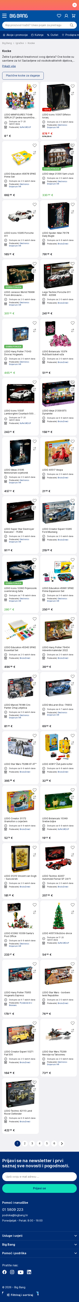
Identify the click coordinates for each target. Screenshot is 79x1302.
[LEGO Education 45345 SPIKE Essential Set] (20, 642)
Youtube (21, 1272)
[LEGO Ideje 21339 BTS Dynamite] (58, 406)
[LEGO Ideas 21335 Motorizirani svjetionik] (20, 466)
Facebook (4, 1272)
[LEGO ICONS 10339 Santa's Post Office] (20, 929)
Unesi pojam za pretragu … (34, 25)
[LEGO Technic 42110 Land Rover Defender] (20, 1106)
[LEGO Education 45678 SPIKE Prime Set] (20, 169)
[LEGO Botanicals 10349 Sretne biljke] (58, 813)
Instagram (12, 1272)
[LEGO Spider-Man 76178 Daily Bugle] (58, 229)
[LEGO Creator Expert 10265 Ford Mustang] (58, 525)
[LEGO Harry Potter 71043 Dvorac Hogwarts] (20, 347)
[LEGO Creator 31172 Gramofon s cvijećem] (20, 813)
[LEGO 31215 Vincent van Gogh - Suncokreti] (20, 871)
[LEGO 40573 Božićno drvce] (58, 929)
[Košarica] (73, 15)
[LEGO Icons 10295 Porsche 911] (20, 229)
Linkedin (29, 1272)
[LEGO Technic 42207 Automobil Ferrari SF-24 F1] (58, 871)
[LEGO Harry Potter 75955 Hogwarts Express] (20, 988)
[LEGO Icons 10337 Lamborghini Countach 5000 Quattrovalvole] (20, 406)
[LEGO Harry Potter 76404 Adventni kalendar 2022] (58, 642)
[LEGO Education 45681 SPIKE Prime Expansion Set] (58, 584)
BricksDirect (63, 244)
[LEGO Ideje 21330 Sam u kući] (58, 169)
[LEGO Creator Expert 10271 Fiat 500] (20, 1047)
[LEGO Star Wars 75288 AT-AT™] (20, 757)
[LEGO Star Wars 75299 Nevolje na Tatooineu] (58, 1047)
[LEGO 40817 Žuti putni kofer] (58, 757)
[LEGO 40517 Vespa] (58, 466)
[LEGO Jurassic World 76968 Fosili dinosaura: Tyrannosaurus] (20, 288)
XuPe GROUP (25, 127)
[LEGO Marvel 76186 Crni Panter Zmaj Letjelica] (20, 701)
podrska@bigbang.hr (15, 1215)
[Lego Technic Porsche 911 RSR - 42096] (58, 288)
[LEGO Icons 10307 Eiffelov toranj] (58, 110)
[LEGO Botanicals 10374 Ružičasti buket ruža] (58, 347)
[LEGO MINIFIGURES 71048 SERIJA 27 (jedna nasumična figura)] (20, 110)
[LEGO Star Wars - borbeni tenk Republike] (58, 988)
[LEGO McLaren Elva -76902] (58, 701)
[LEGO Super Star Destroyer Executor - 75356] (20, 525)
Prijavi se (39, 1188)
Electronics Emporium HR (57, 126)
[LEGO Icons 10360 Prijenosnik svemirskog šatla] (20, 584)
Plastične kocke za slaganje (23, 75)
